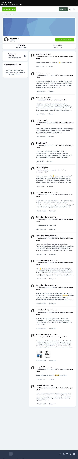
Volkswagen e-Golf (60, 100)
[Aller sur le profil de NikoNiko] (32, 55)
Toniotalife (59, 170)
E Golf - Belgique (42, 168)
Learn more (3, 3)
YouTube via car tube (43, 54)
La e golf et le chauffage (44, 367)
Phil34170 (59, 122)
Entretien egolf (41, 120)
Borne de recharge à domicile (46, 192)
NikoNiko (39, 56)
